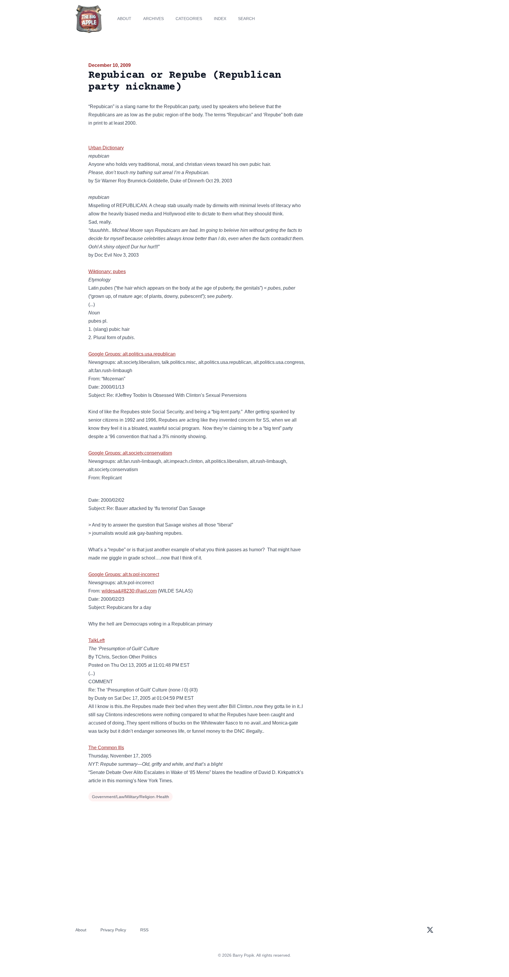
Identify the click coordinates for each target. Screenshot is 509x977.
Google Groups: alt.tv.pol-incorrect (123, 574)
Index (220, 18)
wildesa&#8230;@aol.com (129, 590)
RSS (144, 930)
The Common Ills (106, 747)
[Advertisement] (368, 107)
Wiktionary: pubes (107, 271)
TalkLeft (96, 640)
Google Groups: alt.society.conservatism (130, 453)
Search (246, 18)
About (124, 18)
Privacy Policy (113, 930)
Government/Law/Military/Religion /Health (130, 796)
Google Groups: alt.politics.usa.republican (132, 354)
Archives (153, 18)
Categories (189, 18)
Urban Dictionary (106, 147)
